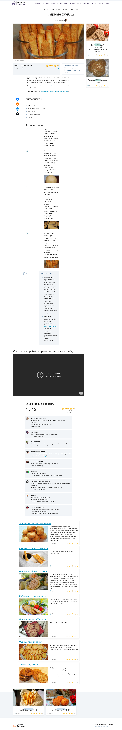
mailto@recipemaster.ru (102, 726)
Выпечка (38, 3)
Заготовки (63, 3)
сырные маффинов (50, 326)
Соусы (100, 3)
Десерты (54, 3)
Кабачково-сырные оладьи (32, 596)
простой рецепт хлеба (48, 91)
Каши (79, 3)
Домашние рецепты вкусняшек (19, 725)
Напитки (86, 3)
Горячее (46, 3)
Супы (107, 3)
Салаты (93, 3)
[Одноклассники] (17, 104)
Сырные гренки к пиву (30, 642)
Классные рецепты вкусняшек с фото (18, 3)
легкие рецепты (62, 91)
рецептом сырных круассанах (48, 85)
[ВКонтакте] (17, 99)
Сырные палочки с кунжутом (33, 548)
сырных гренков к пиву (38, 456)
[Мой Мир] (17, 109)
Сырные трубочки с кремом (33, 571)
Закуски (72, 3)
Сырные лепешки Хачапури (33, 619)
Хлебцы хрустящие (28, 664)
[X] (17, 113)
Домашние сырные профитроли (35, 523)
